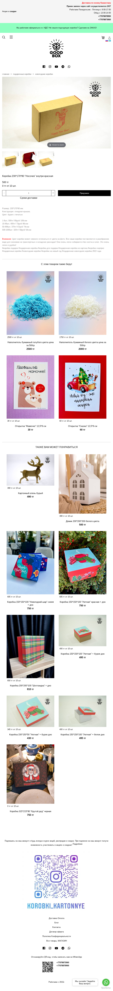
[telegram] (63, 66)
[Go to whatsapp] (106, 982)
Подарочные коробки (22, 74)
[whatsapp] (69, 66)
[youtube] (56, 66)
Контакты (56, 927)
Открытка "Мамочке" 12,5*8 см (30, 426)
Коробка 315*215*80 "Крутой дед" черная (30, 811)
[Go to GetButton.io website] (106, 988)
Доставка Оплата (56, 918)
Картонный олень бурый (30, 493)
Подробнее (77, 844)
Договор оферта (56, 932)
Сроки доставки (28, 198)
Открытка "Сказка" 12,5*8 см (82, 426)
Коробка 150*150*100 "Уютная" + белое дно (82, 734)
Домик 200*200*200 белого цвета (82, 521)
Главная (5, 74)
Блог (56, 923)
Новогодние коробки (44, 74)
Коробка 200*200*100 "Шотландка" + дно (30, 685)
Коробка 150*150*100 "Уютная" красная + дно (82, 602)
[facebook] (44, 66)
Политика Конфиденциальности (56, 936)
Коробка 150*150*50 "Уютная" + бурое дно (30, 734)
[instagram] (50, 66)
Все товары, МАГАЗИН (56, 941)
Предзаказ (84, 193)
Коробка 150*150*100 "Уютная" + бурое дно (82, 654)
